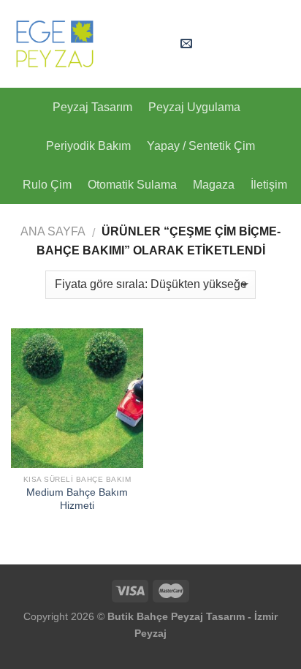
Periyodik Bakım (88, 146)
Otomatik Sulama (132, 184)
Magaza (214, 184)
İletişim (269, 184)
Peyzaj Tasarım (92, 107)
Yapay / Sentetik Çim (201, 146)
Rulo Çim (47, 184)
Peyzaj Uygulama (194, 107)
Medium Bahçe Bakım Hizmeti (77, 499)
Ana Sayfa (52, 231)
